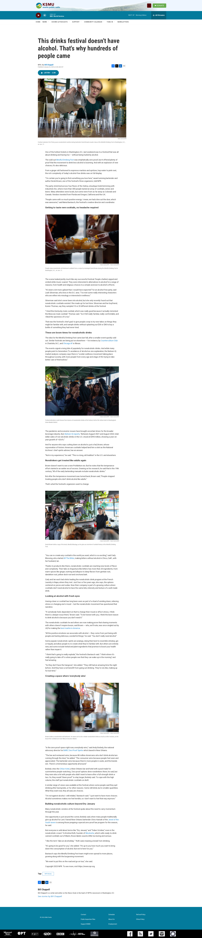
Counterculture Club (109, 340)
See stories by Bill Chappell (50, 896)
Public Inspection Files (88, 919)
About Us (111, 919)
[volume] (45, 15)
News (45, 22)
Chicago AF (68, 343)
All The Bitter (69, 558)
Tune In (110, 22)
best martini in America (70, 628)
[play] (38, 15)
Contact (83, 914)
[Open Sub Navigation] (48, 22)
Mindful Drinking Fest (65, 160)
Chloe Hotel (65, 769)
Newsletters (123, 22)
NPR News (48, 874)
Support (76, 22)
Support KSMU (85, 924)
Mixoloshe (90, 833)
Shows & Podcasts (60, 22)
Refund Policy (140, 914)
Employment (112, 924)
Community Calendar (93, 22)
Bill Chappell (49, 65)
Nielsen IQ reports (72, 434)
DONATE (160, 5)
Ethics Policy (140, 919)
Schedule (111, 914)
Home (38, 22)
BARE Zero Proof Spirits (73, 750)
